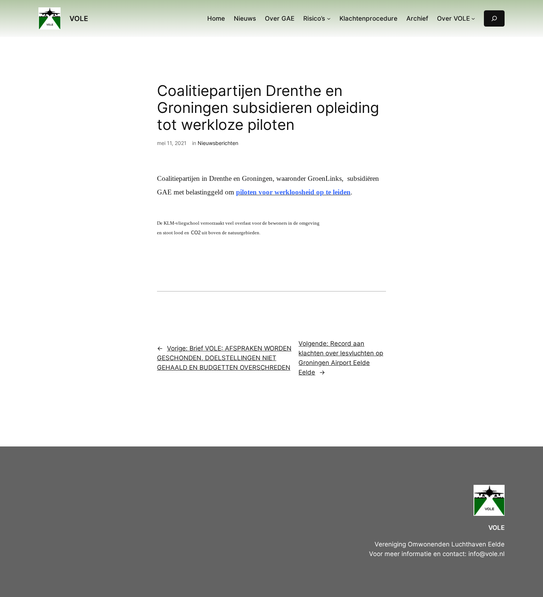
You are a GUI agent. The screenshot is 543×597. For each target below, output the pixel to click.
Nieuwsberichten (218, 143)
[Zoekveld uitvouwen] (494, 18)
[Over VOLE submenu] (473, 18)
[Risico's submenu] (329, 18)
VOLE (78, 18)
